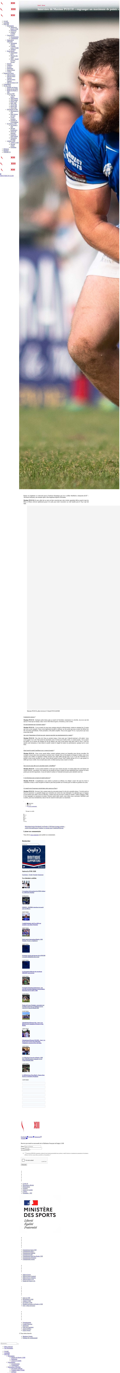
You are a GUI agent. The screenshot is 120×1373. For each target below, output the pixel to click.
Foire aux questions (28, 1316)
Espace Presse (11, 70)
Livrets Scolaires (13, 118)
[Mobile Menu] (0, 174)
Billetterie (6, 149)
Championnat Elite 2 (29, 1239)
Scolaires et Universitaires (14, 121)
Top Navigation (8, 1348)
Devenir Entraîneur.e (14, 129)
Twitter (31, 874)
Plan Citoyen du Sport (14, 115)
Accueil (6, 21)
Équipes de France (9, 73)
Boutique (6, 150)
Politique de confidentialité (30, 1338)
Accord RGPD (25, 1150)
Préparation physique (14, 138)
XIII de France (11, 75)
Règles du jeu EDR (12, 89)
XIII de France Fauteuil (11, 80)
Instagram (40, 874)
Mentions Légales (28, 1336)
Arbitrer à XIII (11, 141)
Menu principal (8, 1346)
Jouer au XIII (10, 93)
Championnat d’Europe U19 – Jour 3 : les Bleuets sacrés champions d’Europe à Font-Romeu (32, 1024)
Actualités (6, 22)
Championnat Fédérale (29, 1240)
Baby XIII (13, 103)
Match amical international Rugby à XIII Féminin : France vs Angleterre (32, 940)
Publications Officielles (10, 40)
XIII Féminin (14, 98)
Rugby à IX (14, 101)
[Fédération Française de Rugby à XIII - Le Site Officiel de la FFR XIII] (8, 12)
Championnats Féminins (30, 1245)
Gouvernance (10, 35)
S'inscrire (24, 1164)
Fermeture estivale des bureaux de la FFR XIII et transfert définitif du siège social (33, 956)
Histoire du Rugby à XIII (14, 28)
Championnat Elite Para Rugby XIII (33, 1244)
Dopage (9, 63)
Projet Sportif (10, 51)
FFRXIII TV (7, 152)
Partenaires (10, 68)
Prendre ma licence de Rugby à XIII (33, 1293)
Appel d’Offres (27, 1318)
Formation (13, 147)
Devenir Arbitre (13, 145)
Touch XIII (14, 105)
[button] (51, 815)
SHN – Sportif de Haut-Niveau (15, 60)
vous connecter (34, 835)
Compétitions (7, 84)
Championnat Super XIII (30, 1237)
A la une (43, 5)
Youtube (35, 874)
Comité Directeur (28, 1313)
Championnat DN (28, 1242)
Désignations (26, 1174)
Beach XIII (14, 106)
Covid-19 (25, 1171)
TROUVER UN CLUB (7, 175)
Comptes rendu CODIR (15, 47)
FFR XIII (6, 24)
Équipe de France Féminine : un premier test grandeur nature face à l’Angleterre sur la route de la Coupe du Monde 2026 (33, 1006)
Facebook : (25, 874)
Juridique (13, 49)
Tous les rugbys (13, 96)
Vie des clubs (7, 86)
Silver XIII (14, 108)
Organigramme (15, 37)
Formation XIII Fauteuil (14, 135)
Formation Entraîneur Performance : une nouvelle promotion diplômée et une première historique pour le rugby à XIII (33, 989)
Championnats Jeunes (29, 1247)
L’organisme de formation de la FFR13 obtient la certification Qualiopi (33, 891)
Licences (25, 1176)
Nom (23, 1146)
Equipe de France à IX (29, 1271)
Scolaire (9, 67)
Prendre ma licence (12, 87)
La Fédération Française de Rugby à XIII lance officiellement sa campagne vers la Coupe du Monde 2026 (32, 1059)
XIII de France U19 (12, 82)
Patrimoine (14, 30)
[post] (26, 887)
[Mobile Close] (2, 1342)
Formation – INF (28, 1180)
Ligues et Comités (13, 32)
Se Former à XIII (12, 123)
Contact (9, 71)
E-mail (23, 1148)
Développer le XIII (12, 109)
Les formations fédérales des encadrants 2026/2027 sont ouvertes (32, 972)
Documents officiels (14, 44)
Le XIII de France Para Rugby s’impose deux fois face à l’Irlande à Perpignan (33, 1075)
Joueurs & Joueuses (13, 132)
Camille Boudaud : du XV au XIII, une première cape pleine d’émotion (31, 924)
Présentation (10, 26)
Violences (9, 65)
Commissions (14, 38)
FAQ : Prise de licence (29, 1295)
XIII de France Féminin (11, 77)
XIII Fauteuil (14, 100)
